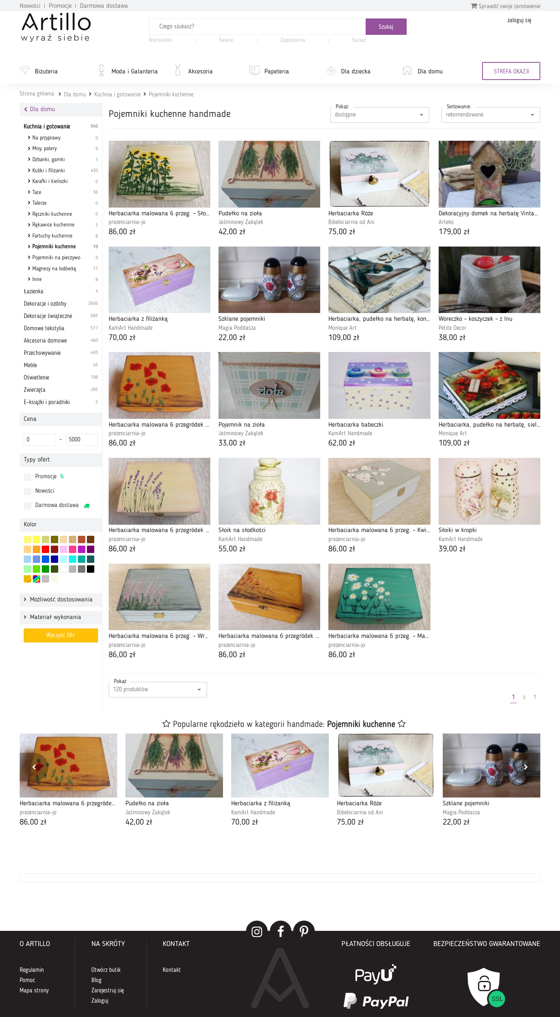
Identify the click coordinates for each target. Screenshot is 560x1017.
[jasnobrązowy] (81, 539)
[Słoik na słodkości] (269, 491)
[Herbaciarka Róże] (379, 174)
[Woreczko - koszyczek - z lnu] (489, 280)
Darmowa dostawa (104, 6)
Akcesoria (200, 72)
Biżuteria (46, 72)
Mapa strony (34, 991)
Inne (65, 279)
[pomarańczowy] (36, 549)
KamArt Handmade (131, 328)
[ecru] (27, 549)
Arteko (446, 222)
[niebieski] (45, 559)
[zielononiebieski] (63, 559)
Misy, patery (65, 148)
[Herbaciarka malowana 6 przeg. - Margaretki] (379, 597)
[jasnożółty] (27, 539)
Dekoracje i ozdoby (61, 304)
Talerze (65, 203)
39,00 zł (452, 549)
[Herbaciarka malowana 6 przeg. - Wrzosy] (159, 597)
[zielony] (45, 569)
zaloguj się (519, 20)
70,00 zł (122, 338)
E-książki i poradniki (61, 402)
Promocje (60, 6)
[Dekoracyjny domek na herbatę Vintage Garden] (489, 174)
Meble (61, 365)
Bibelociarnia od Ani (351, 222)
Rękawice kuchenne (65, 225)
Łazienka (61, 292)
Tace (65, 192)
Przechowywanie (61, 353)
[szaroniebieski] (27, 559)
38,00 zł (452, 338)
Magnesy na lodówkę (65, 269)
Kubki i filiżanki (65, 171)
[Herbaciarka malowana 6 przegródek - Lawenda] (159, 491)
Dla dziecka (356, 72)
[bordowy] (54, 549)
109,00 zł (344, 338)
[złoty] (27, 579)
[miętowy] (45, 539)
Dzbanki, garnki (65, 159)
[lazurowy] (72, 559)
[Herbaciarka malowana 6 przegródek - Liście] (269, 597)
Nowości (30, 6)
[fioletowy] (81, 549)
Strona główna (37, 94)
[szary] (72, 569)
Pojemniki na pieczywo (65, 258)
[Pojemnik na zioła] (269, 385)
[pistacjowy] (27, 569)
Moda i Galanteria (135, 72)
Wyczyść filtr (60, 635)
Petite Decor (453, 328)
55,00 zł (232, 549)
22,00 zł (232, 338)
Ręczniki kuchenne (65, 214)
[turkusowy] (81, 559)
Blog (96, 980)
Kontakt (172, 970)
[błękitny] (36, 559)
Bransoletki (160, 40)
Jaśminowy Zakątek (241, 222)
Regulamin (32, 970)
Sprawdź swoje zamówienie (508, 6)
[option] (68, 781)
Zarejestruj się (107, 991)
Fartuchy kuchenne (65, 236)
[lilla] (63, 549)
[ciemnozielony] (54, 569)
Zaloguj (99, 1001)
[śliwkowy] (90, 549)
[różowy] (72, 549)
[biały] (63, 569)
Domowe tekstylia (61, 328)
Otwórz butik (106, 970)
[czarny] (90, 569)
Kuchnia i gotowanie (117, 95)
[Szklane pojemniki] (269, 280)
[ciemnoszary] (81, 569)
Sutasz (359, 40)
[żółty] (36, 539)
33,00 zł (232, 443)
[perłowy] (54, 579)
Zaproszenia (292, 40)
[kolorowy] (36, 579)
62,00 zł (341, 443)
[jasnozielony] (36, 569)
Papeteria (276, 72)
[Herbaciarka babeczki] (379, 385)
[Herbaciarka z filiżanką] (159, 280)
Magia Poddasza (237, 328)
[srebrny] (45, 579)
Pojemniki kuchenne (171, 95)
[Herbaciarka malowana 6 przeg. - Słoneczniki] (159, 174)
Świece (226, 40)
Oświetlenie (61, 378)
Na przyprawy (65, 138)
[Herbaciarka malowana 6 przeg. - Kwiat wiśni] (379, 491)
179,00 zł (454, 232)
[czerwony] (45, 549)
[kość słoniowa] (63, 539)
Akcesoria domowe (61, 341)
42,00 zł (232, 232)
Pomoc (27, 980)
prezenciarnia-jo (127, 222)
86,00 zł (122, 232)
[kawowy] (72, 539)
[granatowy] (54, 559)
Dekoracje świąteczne (61, 316)
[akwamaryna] (90, 559)
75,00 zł (341, 232)
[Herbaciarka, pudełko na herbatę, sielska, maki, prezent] (489, 385)
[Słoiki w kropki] (489, 491)
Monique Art (342, 328)
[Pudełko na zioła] (269, 174)
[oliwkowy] (54, 539)
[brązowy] (90, 539)
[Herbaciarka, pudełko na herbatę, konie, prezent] (379, 280)
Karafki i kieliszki (65, 181)
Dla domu (430, 72)
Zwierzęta (61, 390)
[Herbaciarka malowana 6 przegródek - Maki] (159, 385)
